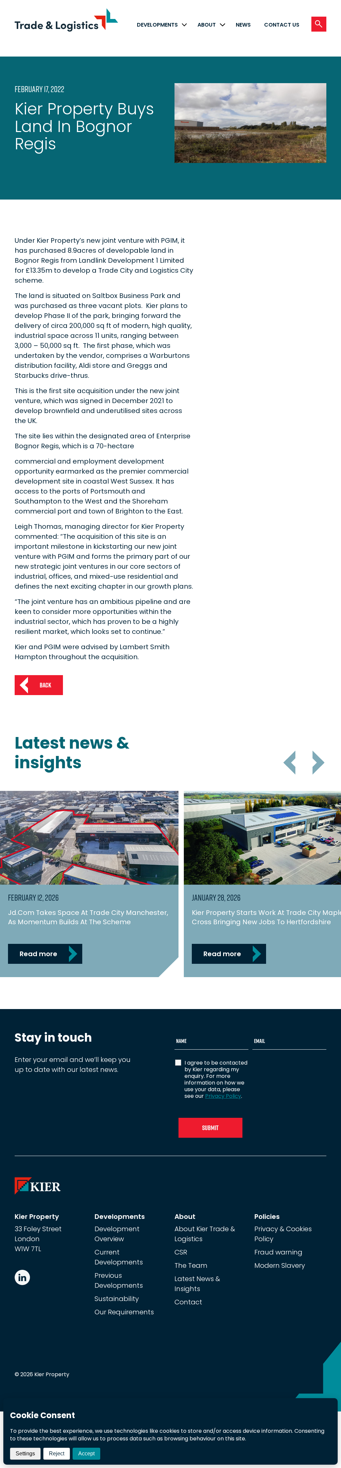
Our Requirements (124, 1312)
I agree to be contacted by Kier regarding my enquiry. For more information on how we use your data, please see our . (215, 1080)
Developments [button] (157, 25)
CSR (180, 1252)
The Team (190, 1265)
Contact (188, 1302)
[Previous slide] (291, 762)
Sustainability (117, 1298)
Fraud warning (278, 1252)
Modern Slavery (279, 1265)
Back (45, 685)
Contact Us (281, 25)
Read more (38, 953)
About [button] (206, 25)
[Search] (318, 24)
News (243, 25)
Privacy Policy (223, 1096)
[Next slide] (317, 762)
